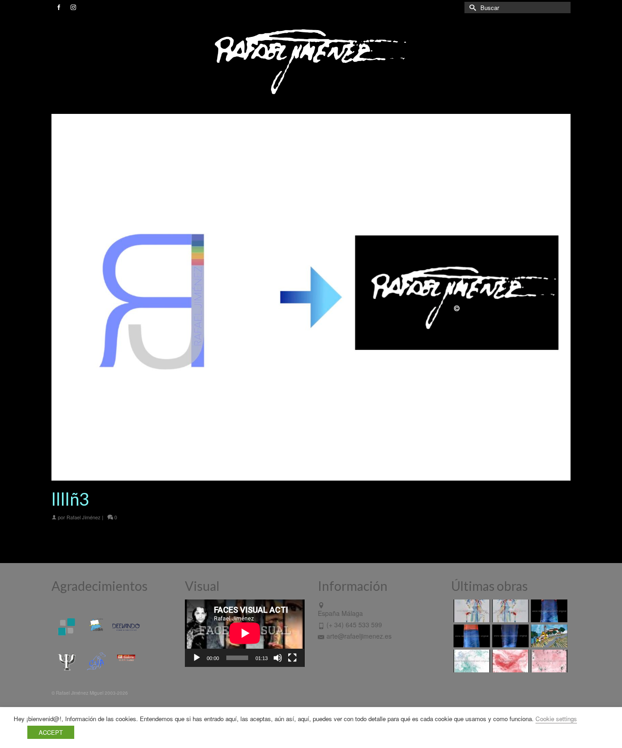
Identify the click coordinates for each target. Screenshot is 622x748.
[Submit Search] (471, 7)
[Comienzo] (548, 636)
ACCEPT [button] (51, 732)
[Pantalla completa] (292, 657)
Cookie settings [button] (556, 718)
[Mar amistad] (509, 636)
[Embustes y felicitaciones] (470, 661)
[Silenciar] (277, 657)
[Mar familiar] (548, 610)
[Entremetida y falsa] (548, 661)
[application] (245, 633)
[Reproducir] (196, 657)
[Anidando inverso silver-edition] (509, 610)
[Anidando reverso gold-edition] (470, 610)
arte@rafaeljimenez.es (359, 635)
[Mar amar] (470, 636)
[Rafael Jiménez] (311, 61)
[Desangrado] (509, 661)
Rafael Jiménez (83, 517)
